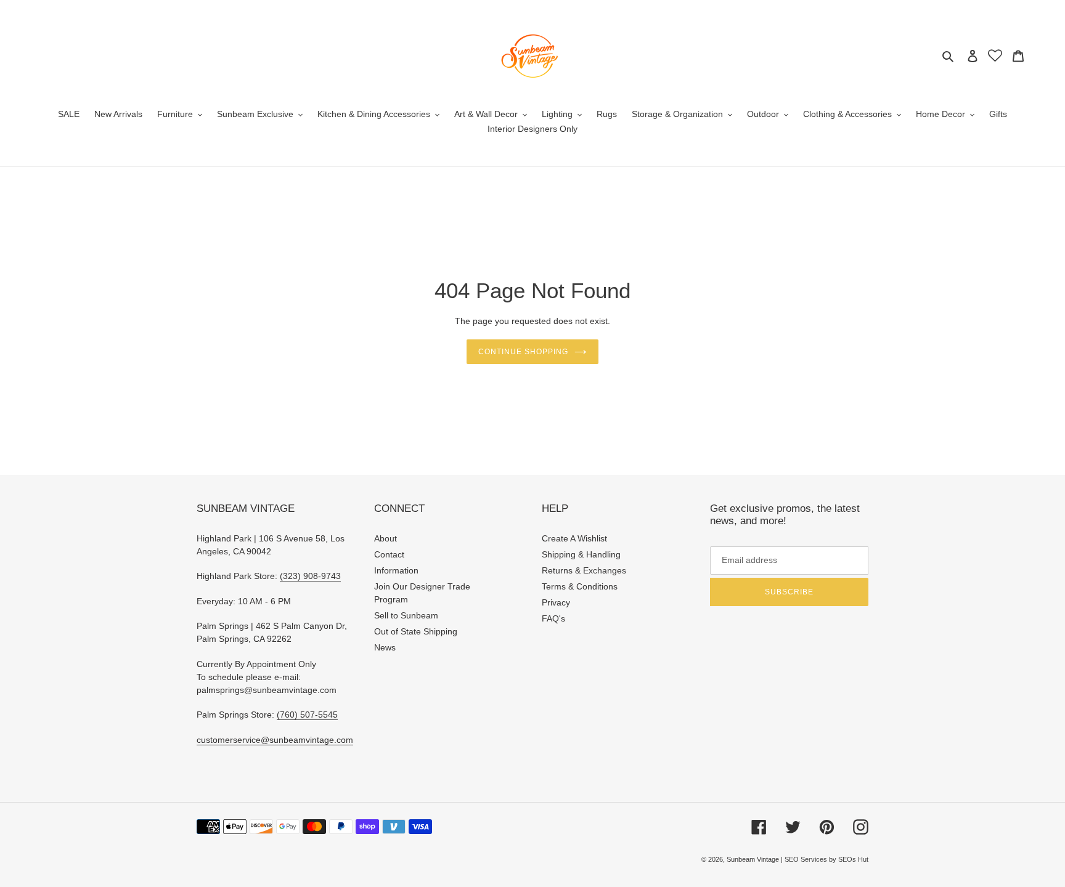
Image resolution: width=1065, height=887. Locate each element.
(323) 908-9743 (310, 576)
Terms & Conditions (580, 586)
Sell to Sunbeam (406, 615)
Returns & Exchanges (584, 570)
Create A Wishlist (574, 538)
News (385, 647)
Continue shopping (523, 351)
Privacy (556, 602)
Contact (389, 554)
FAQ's (553, 618)
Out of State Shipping (415, 631)
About (385, 538)
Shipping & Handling (581, 554)
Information (396, 570)
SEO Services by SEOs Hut (826, 859)
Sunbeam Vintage (754, 859)
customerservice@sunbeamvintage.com (275, 740)
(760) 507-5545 (307, 714)
